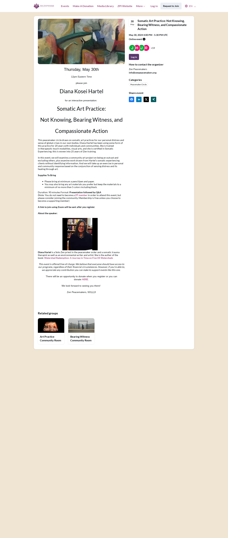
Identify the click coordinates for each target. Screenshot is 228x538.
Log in (154, 6)
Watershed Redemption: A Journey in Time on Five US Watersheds (78, 257)
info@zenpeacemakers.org (142, 72)
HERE (85, 279)
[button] (189, 6)
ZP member (81, 195)
